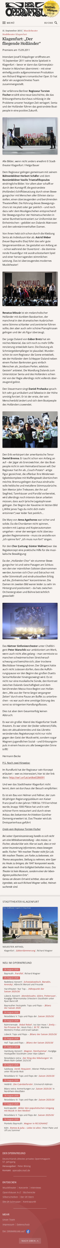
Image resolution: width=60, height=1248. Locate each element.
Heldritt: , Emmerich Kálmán (28, 1084)
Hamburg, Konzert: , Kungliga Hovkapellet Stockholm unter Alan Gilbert (30, 1052)
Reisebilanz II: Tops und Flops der (29, 1115)
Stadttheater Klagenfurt (14, 34)
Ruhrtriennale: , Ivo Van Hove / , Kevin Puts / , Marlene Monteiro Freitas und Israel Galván (30, 1027)
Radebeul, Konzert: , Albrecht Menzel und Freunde (27, 983)
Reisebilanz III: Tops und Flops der (29, 1099)
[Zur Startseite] (30, 9)
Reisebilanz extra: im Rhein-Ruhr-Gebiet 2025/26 (28, 1059)
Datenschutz (23, 1224)
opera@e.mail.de (21, 1170)
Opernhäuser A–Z (12, 1192)
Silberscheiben (10, 1197)
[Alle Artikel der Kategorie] (30, 925)
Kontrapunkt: (29, 1109)
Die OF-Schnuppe (12, 1201)
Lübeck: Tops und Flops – (30, 1034)
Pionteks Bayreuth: (26, 1123)
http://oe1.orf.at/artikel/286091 (27, 777)
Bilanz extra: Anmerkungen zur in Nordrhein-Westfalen (29, 1090)
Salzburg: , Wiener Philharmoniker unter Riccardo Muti (29, 1070)
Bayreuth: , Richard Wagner (22, 973)
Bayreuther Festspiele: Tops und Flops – (27, 1006)
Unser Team (8, 1219)
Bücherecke (29, 1192)
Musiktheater (31, 31)
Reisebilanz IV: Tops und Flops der (29, 1076)
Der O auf (13, 1231)
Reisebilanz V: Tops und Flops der (29, 1016)
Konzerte (23, 1187)
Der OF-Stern (27, 1197)
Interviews (35, 1187)
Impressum (8, 1224)
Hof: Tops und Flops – (29, 1042)
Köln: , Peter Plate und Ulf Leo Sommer (31, 1129)
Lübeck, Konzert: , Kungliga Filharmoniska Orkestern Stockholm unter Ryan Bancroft (30, 998)
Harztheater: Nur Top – (24, 990)
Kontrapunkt (29, 1201)
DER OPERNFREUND (14, 1153)
